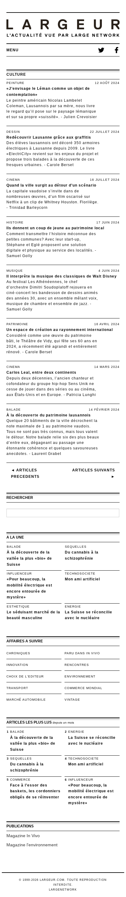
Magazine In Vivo (23, 835)
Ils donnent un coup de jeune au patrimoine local (55, 228)
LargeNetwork (63, 889)
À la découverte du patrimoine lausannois (48, 415)
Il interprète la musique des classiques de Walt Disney (61, 276)
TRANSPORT (17, 688)
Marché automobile (26, 699)
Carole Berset (60, 165)
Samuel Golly (19, 256)
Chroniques (18, 653)
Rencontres (77, 664)
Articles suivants (93, 473)
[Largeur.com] (63, 28)
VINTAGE (72, 699)
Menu (12, 50)
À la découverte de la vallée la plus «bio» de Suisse (29, 558)
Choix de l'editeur (25, 676)
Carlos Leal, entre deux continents (41, 372)
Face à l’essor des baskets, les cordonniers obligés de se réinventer (35, 791)
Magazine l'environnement (31, 844)
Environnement (80, 676)
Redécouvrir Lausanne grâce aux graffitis (48, 137)
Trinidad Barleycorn (28, 207)
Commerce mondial (83, 688)
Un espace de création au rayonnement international (59, 330)
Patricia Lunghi (81, 395)
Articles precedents (25, 473)
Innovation (17, 664)
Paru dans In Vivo (82, 653)
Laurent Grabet (46, 454)
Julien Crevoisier (80, 117)
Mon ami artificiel (82, 579)
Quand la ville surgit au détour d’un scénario (51, 185)
